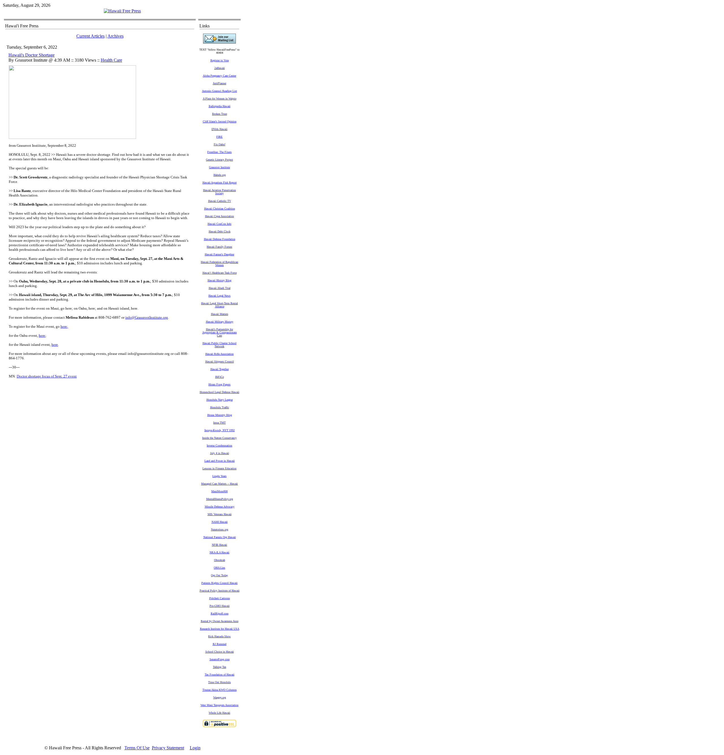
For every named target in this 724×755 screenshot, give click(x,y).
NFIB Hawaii (219, 544)
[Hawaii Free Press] (122, 10)
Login (195, 747)
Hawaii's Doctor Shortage (31, 55)
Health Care (111, 60)
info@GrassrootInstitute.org (146, 317)
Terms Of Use (137, 747)
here (64, 326)
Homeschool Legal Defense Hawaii (219, 392)
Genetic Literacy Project (219, 159)
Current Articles (90, 36)
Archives (115, 36)
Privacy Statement (168, 747)
